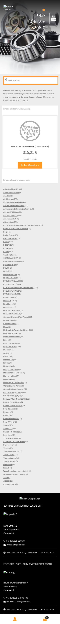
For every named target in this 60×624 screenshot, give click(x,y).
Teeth (6, 448)
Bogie (5, 232)
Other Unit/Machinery (13, 389)
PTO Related (9, 409)
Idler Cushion (9, 343)
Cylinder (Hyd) (9, 264)
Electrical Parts (10, 274)
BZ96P (6, 251)
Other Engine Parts (12, 386)
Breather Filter (10, 238)
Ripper (6, 412)
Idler (5, 340)
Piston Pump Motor (12, 402)
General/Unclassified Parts (15, 317)
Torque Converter (11, 451)
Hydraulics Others (11, 336)
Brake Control (9, 235)
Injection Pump (10, 346)
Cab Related (8, 255)
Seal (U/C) (7, 422)
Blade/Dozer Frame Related (15, 228)
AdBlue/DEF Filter (11, 192)
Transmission (9, 458)
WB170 (6, 467)
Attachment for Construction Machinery (21, 225)
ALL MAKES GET (10, 215)
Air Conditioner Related (13, 205)
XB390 (6, 477)
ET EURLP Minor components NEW (18, 287)
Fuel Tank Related (11, 313)
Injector (6, 349)
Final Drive (8, 304)
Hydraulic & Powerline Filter (15, 330)
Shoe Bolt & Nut (10, 431)
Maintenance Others (12, 372)
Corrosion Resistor (11, 261)
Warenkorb (41, 617)
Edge (5, 271)
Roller (5, 415)
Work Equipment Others (14, 474)
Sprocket (7, 435)
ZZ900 (6, 481)
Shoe (5, 425)
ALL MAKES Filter (10, 212)
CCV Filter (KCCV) (10, 258)
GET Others (8, 320)
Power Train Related (12, 405)
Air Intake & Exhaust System (16, 209)
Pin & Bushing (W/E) (12, 395)
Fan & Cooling (9, 297)
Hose (5, 327)
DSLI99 (6, 268)
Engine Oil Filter (10, 277)
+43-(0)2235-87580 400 (17, 597)
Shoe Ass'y (8, 428)
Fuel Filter (7, 307)
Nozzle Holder (9, 376)
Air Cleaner (8, 199)
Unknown (7, 464)
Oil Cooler (7, 379)
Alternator (8, 222)
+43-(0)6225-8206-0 (36, 21)
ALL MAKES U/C (9, 218)
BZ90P (6, 241)
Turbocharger (9, 461)
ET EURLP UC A (9, 291)
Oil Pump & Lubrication (13, 382)
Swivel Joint (8, 445)
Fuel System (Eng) (11, 310)
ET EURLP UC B (9, 294)
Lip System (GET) (11, 369)
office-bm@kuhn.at (15, 544)
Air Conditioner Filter (12, 202)
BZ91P (6, 245)
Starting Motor (10, 438)
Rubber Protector (11, 418)
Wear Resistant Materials (14, 471)
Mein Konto (15, 619)
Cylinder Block (9, 484)
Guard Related (9, 323)
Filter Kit (7, 300)
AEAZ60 (6, 195)
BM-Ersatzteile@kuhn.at (18, 601)
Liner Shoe (8, 359)
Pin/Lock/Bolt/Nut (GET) (14, 399)
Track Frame (8, 454)
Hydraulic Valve (10, 333)
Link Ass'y (7, 366)
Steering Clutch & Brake (14, 441)
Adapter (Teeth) (10, 189)
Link (5, 363)
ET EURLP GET (9, 284)
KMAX (5, 356)
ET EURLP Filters (10, 281)
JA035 (5, 353)
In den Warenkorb (30, 165)
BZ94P (6, 248)
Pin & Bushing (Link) (12, 392)
